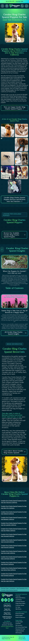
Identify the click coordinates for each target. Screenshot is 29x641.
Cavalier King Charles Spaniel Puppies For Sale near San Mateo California (14, 529)
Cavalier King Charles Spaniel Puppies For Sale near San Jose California (14, 580)
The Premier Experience (21, 594)
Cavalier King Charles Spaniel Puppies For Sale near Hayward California (14, 535)
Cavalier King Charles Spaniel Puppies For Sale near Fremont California (14, 546)
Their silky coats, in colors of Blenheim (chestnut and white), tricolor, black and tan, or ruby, (12, 415)
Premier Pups (5, 588)
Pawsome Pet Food (20, 629)
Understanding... (15, 291)
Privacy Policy (22, 638)
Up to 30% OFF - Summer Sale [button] (14, 1)
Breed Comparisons (20, 617)
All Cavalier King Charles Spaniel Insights (13, 333)
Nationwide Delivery (20, 597)
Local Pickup (19, 599)
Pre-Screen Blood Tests (21, 627)
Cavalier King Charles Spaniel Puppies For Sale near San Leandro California (14, 524)
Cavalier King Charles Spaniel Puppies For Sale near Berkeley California (14, 518)
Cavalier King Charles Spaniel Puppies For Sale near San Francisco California (14, 501)
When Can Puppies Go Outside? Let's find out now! (14, 272)
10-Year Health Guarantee (19, 622)
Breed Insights (19, 615)
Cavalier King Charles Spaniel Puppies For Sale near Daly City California (14, 507)
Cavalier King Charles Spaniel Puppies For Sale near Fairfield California (14, 574)
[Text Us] (26, 6)
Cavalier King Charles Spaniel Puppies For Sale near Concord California (14, 541)
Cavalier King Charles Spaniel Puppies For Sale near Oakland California (14, 512)
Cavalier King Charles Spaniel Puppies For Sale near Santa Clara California (14, 569)
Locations (12, 588)
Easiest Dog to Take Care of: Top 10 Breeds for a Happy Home (14, 311)
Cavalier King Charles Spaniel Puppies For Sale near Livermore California (14, 557)
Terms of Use (22, 637)
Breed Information (20, 613)
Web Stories (18, 609)
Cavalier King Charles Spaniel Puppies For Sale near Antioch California (14, 563)
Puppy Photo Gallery (20, 603)
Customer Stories (20, 605)
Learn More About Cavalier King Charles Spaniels (13, 452)
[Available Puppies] (7, 6)
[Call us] (22, 6)
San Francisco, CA (22, 588)
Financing (18, 596)
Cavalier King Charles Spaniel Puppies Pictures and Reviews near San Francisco (14, 199)
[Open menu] (2, 6)
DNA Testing (19, 632)
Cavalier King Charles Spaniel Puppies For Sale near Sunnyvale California (14, 552)
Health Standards (20, 631)
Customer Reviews (20, 601)
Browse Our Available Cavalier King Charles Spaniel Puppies (11, 235)
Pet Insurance (19, 625)
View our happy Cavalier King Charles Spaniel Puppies (14, 108)
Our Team (18, 607)
